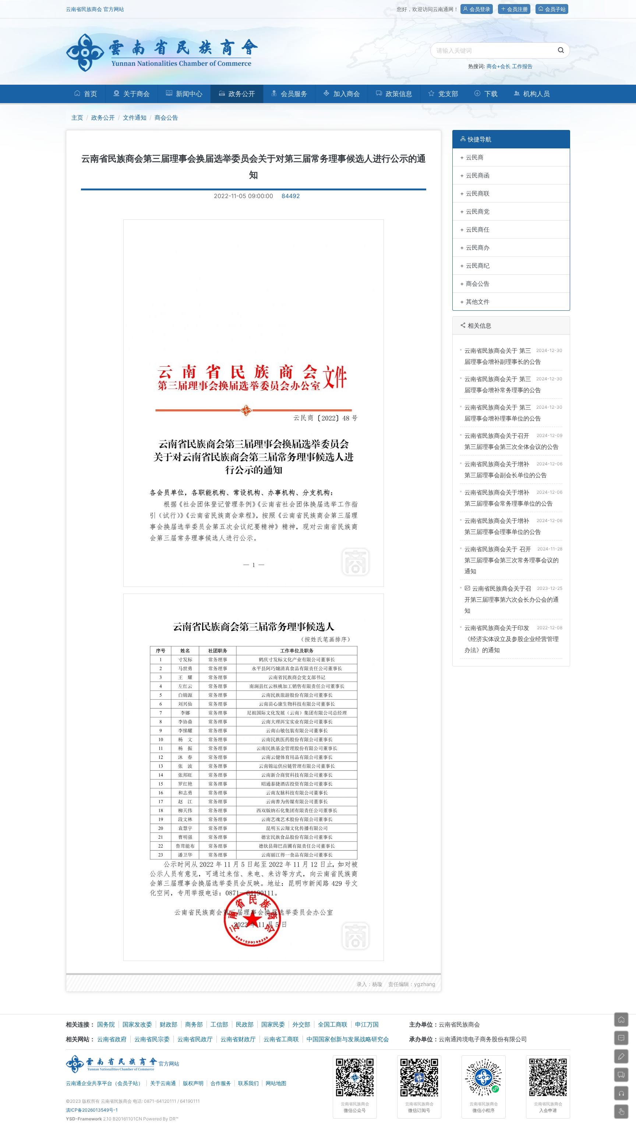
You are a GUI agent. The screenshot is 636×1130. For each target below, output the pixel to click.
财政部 (168, 1024)
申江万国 (367, 1024)
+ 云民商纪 (475, 265)
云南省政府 (112, 1039)
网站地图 (276, 1083)
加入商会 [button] (346, 94)
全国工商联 (332, 1024)
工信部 (219, 1024)
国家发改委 (137, 1024)
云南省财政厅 (238, 1039)
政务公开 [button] (241, 94)
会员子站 (555, 9)
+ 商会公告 (475, 283)
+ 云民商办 (475, 247)
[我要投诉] (621, 1093)
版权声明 (193, 1083)
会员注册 (517, 9)
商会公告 (166, 117)
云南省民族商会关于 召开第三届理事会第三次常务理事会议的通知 (511, 560)
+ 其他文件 (475, 301)
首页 (89, 94)
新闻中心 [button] (188, 94)
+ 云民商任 (475, 229)
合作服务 (221, 1083)
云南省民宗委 (152, 1039)
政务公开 (103, 117)
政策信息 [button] (398, 94)
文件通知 (134, 117)
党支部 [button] (447, 94)
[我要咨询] (621, 1038)
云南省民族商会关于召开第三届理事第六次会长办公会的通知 (511, 599)
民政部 (245, 1024)
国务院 (106, 1024)
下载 (490, 94)
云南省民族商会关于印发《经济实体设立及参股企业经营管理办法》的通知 (511, 639)
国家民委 (273, 1024)
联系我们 (248, 1083)
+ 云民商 (472, 157)
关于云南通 (163, 1083)
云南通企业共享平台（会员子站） (104, 1083)
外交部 (301, 1024)
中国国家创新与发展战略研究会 (348, 1039)
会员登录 (479, 9)
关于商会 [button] (135, 94)
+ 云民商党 (475, 211)
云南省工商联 (281, 1039)
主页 (77, 117)
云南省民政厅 (195, 1039)
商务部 (194, 1024)
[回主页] (621, 1019)
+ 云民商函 (475, 175)
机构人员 (536, 94)
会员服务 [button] (293, 94)
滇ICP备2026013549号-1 (92, 1110)
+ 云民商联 (475, 193)
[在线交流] (621, 1074)
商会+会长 (498, 66)
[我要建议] (621, 1056)
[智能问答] (621, 1111)
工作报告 (522, 66)
